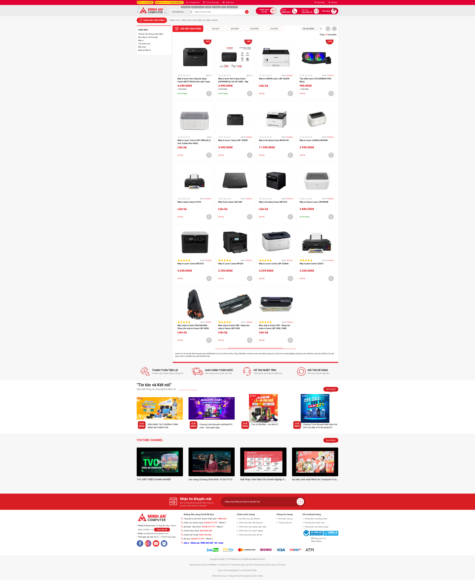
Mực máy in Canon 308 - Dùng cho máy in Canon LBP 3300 (233, 326)
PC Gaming (216, 7)
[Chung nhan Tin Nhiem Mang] (320, 540)
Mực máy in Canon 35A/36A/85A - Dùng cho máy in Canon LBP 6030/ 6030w (193, 326)
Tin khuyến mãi (194, 2)
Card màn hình (232, 7)
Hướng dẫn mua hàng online (316, 519)
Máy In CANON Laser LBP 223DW (274, 78)
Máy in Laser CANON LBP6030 (314, 140)
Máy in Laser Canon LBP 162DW (233, 140)
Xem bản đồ (162, 529)
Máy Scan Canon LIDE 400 (230, 202)
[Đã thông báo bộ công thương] (313, 533)
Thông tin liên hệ (285, 523)
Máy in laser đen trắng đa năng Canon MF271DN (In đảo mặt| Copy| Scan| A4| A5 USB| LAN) (194, 80)
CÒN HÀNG (274, 29)
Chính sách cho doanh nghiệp (251, 531)
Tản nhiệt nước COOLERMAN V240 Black (315, 80)
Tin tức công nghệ (212, 2)
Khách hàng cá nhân (145, 2)
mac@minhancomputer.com (156, 533)
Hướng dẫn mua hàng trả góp (316, 527)
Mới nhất (216, 29)
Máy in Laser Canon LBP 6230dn (274, 263)
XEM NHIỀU (235, 29)
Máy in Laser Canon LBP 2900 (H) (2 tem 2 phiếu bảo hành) (194, 141)
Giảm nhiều (254, 29)
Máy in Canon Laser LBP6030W (314, 202)
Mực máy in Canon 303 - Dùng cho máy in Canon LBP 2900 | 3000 (274, 326)
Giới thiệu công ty (285, 519)
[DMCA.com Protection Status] (330, 533)
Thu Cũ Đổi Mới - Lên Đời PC (264, 424)
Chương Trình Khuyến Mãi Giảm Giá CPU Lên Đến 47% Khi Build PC (320, 426)
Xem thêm (330, 389)
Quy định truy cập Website (249, 519)
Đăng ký (334, 2)
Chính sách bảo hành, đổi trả (250, 535)
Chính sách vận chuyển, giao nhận (252, 527)
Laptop (208, 7)
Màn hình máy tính (197, 7)
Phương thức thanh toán (314, 523)
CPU (224, 7)
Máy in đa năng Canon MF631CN (274, 140)
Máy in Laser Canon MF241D (191, 263)
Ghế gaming (185, 7)
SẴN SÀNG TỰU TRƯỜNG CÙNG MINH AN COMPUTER (163, 426)
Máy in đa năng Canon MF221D (273, 202)
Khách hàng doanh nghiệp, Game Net (169, 2)
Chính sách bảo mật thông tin (251, 523)
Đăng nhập (321, 2)
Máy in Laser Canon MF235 (230, 263)
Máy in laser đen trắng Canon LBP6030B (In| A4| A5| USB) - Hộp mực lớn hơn (233, 80)
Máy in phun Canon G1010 (189, 202)
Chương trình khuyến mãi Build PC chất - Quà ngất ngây (216, 426)
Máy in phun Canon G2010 (311, 263)
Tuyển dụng (229, 2)
